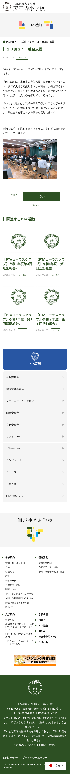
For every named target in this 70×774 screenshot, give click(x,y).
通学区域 (9, 620)
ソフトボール (13, 436)
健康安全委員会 (15, 389)
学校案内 (10, 557)
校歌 (7, 576)
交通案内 (9, 571)
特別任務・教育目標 (15, 563)
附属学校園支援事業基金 (17, 603)
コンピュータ (13, 460)
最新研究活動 (45, 563)
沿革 (7, 567)
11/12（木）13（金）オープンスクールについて (19, 642)
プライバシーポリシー (34, 757)
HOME (10, 41)
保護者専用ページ (48, 636)
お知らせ (11, 484)
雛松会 (42, 631)
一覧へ (42, 196)
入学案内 (10, 614)
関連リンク (10, 589)
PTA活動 (21, 41)
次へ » (35, 205)
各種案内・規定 (12, 585)
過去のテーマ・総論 (48, 567)
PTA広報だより (15, 495)
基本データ (10, 580)
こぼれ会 (43, 642)
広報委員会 (12, 377)
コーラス (11, 472)
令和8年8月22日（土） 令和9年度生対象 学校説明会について (19, 627)
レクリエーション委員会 (20, 400)
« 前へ (14, 194)
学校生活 (43, 614)
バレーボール (13, 448)
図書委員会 (12, 412)
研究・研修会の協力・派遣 (51, 571)
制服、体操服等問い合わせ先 (19, 598)
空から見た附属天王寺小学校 (19, 594)
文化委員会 (12, 424)
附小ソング (10, 607)
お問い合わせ (10, 757)
